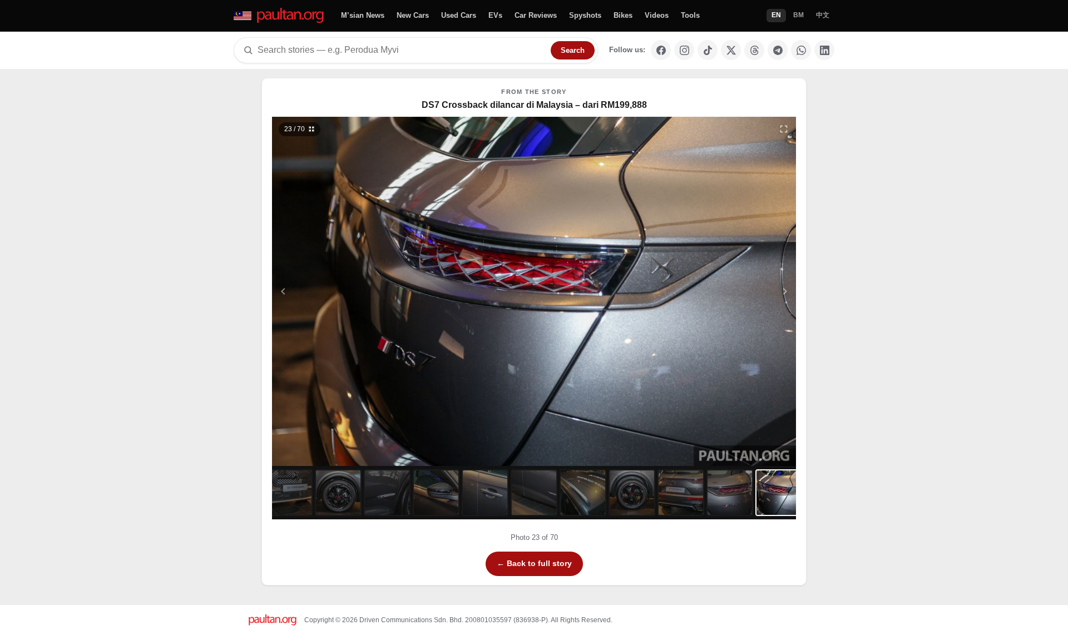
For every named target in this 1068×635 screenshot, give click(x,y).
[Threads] (754, 50)
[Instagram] (684, 50)
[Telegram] (778, 50)
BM (798, 15)
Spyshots (585, 15)
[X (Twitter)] (731, 50)
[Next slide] (731, 291)
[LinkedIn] (824, 50)
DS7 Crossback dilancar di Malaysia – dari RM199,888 (534, 105)
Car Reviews (536, 15)
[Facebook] (661, 50)
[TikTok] (708, 50)
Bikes (623, 15)
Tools (690, 15)
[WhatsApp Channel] (801, 50)
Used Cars (458, 15)
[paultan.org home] (279, 15)
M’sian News (362, 15)
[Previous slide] (337, 291)
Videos (657, 15)
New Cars (413, 15)
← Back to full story (534, 563)
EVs (495, 15)
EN (776, 15)
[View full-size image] (784, 129)
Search (573, 50)
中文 (822, 15)
